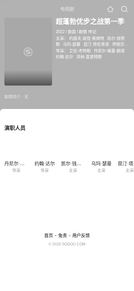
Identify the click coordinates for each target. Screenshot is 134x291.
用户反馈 (81, 235)
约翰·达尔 (64, 56)
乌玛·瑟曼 (71, 44)
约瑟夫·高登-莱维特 (86, 38)
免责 (62, 235)
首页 (48, 235)
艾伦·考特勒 (80, 50)
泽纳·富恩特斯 (89, 56)
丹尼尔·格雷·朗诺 (109, 50)
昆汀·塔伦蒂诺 (96, 44)
